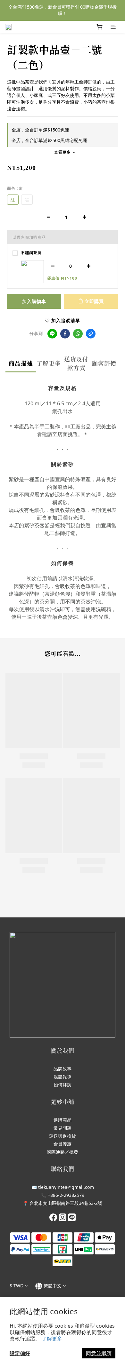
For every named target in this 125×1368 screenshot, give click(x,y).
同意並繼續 (99, 1353)
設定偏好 (20, 1353)
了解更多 (52, 1338)
